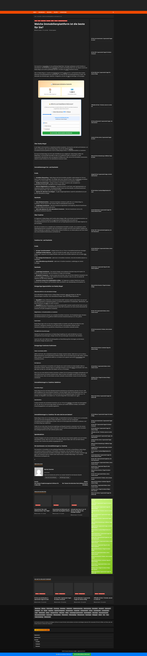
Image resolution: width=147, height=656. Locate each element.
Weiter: (75, 483)
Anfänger (69, 402)
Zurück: (46, 483)
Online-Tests (49, 614)
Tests (107, 614)
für (58, 73)
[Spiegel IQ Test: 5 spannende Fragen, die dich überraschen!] (102, 166)
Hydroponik (63, 12)
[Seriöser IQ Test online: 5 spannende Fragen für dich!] (102, 130)
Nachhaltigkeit (87, 612)
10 (60, 155)
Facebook (38, 644)
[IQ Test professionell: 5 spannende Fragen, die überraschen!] (102, 114)
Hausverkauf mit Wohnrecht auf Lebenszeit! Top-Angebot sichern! (61, 510)
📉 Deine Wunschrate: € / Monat (61, 112)
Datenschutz (37, 637)
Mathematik (42, 612)
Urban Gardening (39, 617)
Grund (39, 20)
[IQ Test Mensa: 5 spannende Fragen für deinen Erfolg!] (102, 406)
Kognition (51, 610)
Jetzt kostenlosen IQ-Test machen (42, 629)
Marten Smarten (38, 30)
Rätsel (100, 614)
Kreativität (76, 610)
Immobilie (48, 20)
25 (77, 395)
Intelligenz (37, 610)
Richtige (55, 73)
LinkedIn (38, 641)
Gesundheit (95, 608)
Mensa (47, 612)
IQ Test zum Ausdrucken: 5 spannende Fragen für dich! (41, 598)
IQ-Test (45, 610)
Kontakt (36, 639)
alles (85, 254)
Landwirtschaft (84, 610)
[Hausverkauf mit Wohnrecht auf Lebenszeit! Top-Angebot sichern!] (61, 501)
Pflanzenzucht (81, 614)
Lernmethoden (97, 610)
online (66, 69)
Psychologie (88, 614)
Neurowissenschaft (103, 612)
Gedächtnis (69, 608)
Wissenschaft (47, 617)
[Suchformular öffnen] (113, 12)
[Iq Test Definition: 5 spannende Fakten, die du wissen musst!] (102, 240)
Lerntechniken (105, 610)
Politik (56, 12)
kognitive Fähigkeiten (60, 610)
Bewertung (37, 608)
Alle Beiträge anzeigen (64, 477)
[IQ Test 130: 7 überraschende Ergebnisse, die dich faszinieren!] (102, 221)
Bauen (36, 20)
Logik (36, 612)
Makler (52, 20)
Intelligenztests (42, 593)
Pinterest (38, 646)
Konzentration (69, 610)
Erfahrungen (49, 608)
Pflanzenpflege (72, 614)
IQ (41, 610)
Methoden (61, 612)
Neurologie (95, 612)
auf (54, 220)
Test (104, 614)
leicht (42, 276)
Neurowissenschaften (40, 614)
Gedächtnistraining (77, 608)
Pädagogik (94, 614)
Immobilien (46, 66)
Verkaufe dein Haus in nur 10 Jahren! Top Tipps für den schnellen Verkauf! (78, 511)
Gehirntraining (87, 608)
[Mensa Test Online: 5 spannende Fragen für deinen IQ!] (102, 388)
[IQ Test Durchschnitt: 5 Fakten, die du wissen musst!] (102, 321)
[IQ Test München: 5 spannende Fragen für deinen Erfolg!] (102, 63)
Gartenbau (62, 608)
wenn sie (68, 294)
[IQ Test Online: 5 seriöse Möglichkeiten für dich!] (102, 183)
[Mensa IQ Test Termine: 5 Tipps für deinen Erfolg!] (102, 277)
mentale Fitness (54, 612)
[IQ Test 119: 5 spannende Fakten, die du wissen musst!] (102, 299)
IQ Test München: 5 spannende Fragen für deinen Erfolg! (82, 598)
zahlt (47, 303)
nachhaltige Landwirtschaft (76, 612)
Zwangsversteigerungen (62, 20)
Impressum (37, 635)
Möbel (67, 612)
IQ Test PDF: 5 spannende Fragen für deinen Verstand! (62, 598)
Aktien (73, 367)
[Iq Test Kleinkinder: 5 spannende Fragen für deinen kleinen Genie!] (102, 201)
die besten (78, 179)
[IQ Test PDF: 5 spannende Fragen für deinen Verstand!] (102, 46)
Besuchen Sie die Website (50, 477)
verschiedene (79, 357)
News (34, 12)
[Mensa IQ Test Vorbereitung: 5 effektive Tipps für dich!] (102, 147)
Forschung (56, 608)
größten (71, 148)
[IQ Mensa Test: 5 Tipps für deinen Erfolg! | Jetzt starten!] (102, 372)
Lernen (90, 610)
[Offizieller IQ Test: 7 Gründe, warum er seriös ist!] (102, 90)
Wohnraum (41, 12)
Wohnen (56, 20)
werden (65, 73)
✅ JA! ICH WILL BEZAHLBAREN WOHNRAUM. (61, 133)
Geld (68, 76)
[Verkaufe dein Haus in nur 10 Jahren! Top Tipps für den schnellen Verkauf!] (79, 501)
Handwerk (101, 608)
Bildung (49, 12)
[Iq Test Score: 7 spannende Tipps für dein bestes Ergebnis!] (102, 259)
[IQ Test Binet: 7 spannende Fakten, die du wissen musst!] (102, 358)
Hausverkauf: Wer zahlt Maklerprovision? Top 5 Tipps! (41, 510)
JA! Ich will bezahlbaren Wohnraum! (82, 654)
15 (48, 316)
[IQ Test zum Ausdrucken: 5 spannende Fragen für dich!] (102, 28)
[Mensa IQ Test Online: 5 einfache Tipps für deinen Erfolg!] (102, 339)
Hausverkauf (43, 20)
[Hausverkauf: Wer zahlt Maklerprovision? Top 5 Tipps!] (43, 501)
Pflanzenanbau (57, 614)
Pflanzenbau (65, 614)
